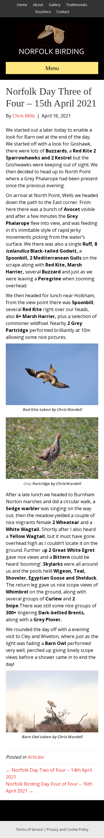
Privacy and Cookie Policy (67, 829)
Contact (62, 11)
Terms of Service (29, 829)
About (38, 4)
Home (22, 4)
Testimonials (76, 4)
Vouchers (43, 11)
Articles (35, 757)
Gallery (54, 4)
